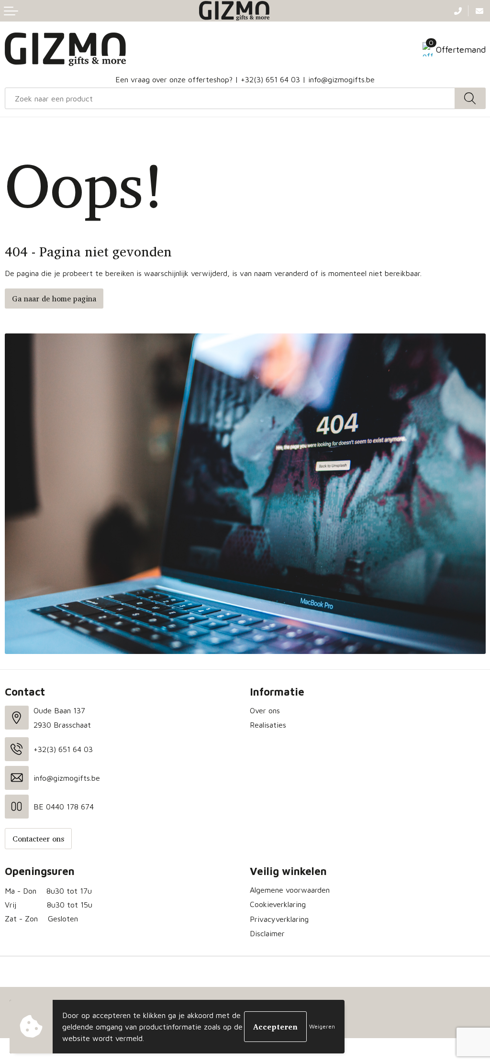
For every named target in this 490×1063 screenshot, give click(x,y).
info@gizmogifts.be (341, 79)
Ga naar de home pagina (54, 298)
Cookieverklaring (278, 904)
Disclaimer (267, 933)
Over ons (265, 710)
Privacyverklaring (279, 919)
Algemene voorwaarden (290, 890)
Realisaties (268, 724)
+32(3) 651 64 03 (270, 79)
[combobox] (230, 98)
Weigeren (322, 1026)
